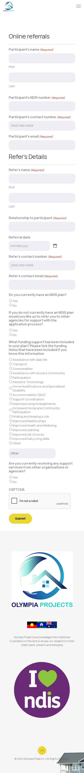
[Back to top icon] (42, 750)
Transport (20, 364)
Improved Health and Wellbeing (34, 425)
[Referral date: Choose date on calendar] (55, 246)
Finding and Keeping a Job (31, 416)
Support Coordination (28, 399)
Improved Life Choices (28, 434)
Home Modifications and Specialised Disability (39, 388)
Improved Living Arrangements (34, 404)
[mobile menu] (78, 6)
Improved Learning (26, 430)
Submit (20, 518)
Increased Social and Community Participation (36, 410)
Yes (15, 301)
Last (12, 86)
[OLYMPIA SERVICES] (8, 6)
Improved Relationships (29, 421)
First (12, 67)
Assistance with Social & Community (39, 373)
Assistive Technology (28, 382)
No (15, 305)
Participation (22, 378)
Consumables (23, 369)
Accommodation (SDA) (29, 395)
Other (17, 443)
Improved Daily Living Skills (31, 439)
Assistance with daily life (30, 360)
